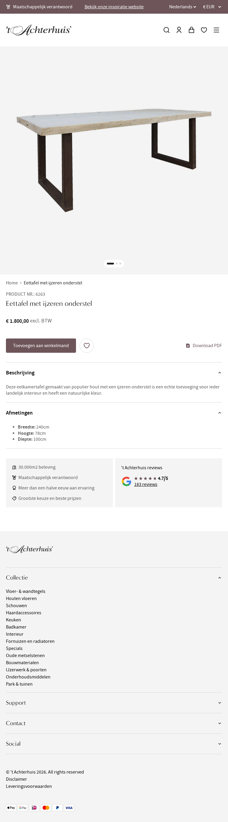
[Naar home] (38, 30)
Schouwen (16, 606)
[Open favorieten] (204, 30)
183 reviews (145, 484)
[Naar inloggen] (179, 30)
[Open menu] (216, 30)
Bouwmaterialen (22, 663)
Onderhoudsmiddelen (28, 677)
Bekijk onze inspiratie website (114, 7)
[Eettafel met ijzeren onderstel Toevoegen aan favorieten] (87, 345)
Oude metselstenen (25, 656)
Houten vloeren (21, 598)
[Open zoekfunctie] (166, 30)
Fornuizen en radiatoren (30, 641)
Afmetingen (19, 412)
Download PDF (207, 346)
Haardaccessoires (23, 613)
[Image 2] (117, 263)
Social (13, 743)
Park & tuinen (19, 684)
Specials (14, 648)
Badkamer (16, 627)
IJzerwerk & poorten (26, 670)
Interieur (14, 634)
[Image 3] (120, 263)
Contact (16, 723)
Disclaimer (16, 779)
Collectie (17, 577)
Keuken (13, 620)
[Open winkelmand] (191, 30)
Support (16, 702)
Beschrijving (20, 372)
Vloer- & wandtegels (25, 591)
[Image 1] (110, 263)
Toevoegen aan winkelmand (41, 346)
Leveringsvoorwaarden (29, 786)
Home (12, 283)
